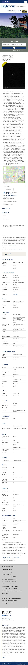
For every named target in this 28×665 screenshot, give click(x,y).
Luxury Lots (4, 595)
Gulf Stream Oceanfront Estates (9, 584)
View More (24, 606)
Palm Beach (16, 557)
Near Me (23, 50)
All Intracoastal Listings (7, 569)
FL (12, 557)
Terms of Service (20, 249)
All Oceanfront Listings (7, 572)
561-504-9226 (17, 10)
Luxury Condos (5, 593)
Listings (8, 557)
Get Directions (8, 189)
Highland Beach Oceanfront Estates (10, 588)
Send (4, 247)
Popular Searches (8, 566)
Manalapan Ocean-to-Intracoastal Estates (11, 598)
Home (4, 557)
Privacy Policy (12, 245)
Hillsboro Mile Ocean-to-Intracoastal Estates (12, 591)
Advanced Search (16, 50)
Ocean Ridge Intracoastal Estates (9, 600)
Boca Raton (6, 559)
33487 (12, 559)
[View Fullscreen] (5, 173)
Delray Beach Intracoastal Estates (9, 576)
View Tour (15, 294)
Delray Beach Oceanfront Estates (9, 579)
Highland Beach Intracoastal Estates (10, 586)
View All (3, 657)
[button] (14, 48)
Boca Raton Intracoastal (7, 574)
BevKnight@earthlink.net (7, 619)
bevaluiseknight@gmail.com (14, 12)
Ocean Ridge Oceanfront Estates (9, 603)
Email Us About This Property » (9, 195)
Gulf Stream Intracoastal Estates (9, 581)
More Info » (5, 197)
